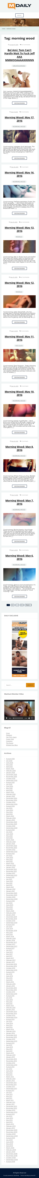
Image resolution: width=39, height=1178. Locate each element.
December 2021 (11, 869)
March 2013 (10, 1053)
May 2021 (9, 883)
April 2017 (9, 956)
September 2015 (11, 994)
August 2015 (10, 996)
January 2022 (10, 867)
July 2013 (9, 1045)
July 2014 (9, 1021)
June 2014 (9, 1023)
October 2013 (10, 1039)
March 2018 (10, 936)
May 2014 (9, 1025)
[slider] (18, 718)
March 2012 (10, 1077)
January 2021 (10, 891)
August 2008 (10, 1161)
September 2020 (12, 899)
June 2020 (9, 905)
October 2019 (10, 921)
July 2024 (9, 808)
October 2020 (10, 897)
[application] (19, 710)
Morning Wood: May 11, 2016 (19, 338)
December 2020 (11, 893)
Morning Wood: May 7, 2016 (19, 502)
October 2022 (10, 849)
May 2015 (9, 1002)
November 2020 (11, 895)
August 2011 (10, 1090)
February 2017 (11, 960)
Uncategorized (19, 66)
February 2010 (11, 1126)
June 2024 (9, 810)
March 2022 (10, 863)
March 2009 (10, 1148)
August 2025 (10, 782)
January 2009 (10, 1152)
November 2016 (11, 966)
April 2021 (9, 885)
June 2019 (9, 928)
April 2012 (9, 1075)
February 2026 (11, 770)
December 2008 (11, 1154)
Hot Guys (19, 345)
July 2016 (9, 974)
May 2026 (9, 765)
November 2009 (11, 1132)
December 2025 (11, 774)
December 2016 (11, 964)
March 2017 (10, 958)
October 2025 (10, 778)
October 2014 (10, 1015)
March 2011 (10, 1100)
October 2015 (10, 992)
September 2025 (11, 780)
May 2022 (9, 859)
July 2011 (9, 1092)
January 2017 (10, 962)
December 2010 (11, 1106)
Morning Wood (19, 126)
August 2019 (10, 925)
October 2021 (10, 873)
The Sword (9, 743)
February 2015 (10, 1007)
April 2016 (9, 980)
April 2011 (9, 1098)
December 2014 (11, 1011)
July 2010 (9, 1116)
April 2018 (9, 934)
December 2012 (11, 1059)
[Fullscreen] (32, 718)
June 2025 (9, 786)
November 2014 (11, 1013)
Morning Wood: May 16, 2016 (19, 174)
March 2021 (10, 887)
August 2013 (10, 1043)
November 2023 (11, 824)
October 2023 (10, 826)
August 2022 (10, 853)
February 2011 (10, 1102)
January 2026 (10, 772)
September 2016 (11, 970)
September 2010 (11, 1112)
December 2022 (11, 846)
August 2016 (10, 972)
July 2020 (9, 903)
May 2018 (9, 932)
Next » (28, 605)
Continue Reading (20, 103)
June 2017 (9, 952)
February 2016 (10, 984)
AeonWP (33, 1175)
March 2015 (10, 1005)
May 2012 (9, 1073)
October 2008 (11, 1158)
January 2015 (10, 1009)
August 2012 (10, 1067)
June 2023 (9, 834)
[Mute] (29, 718)
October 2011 (10, 1086)
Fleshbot (9, 735)
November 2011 (11, 1084)
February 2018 (11, 938)
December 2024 (11, 798)
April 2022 (9, 861)
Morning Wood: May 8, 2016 (19, 448)
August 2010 (10, 1114)
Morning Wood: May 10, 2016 (19, 393)
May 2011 (9, 1096)
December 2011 (11, 1082)
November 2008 (11, 1156)
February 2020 (11, 913)
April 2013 (9, 1051)
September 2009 (12, 1136)
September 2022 (11, 851)
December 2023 (11, 822)
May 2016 (9, 978)
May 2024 (9, 812)
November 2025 (11, 776)
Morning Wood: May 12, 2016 (19, 284)
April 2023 (9, 838)
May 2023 (9, 836)
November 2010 (11, 1108)
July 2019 (9, 926)
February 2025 (11, 794)
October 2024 (10, 802)
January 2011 (10, 1104)
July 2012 (9, 1069)
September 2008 (12, 1160)
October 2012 (10, 1063)
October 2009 (11, 1134)
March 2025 (10, 792)
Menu (19, 15)
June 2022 (9, 857)
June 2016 (9, 976)
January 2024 (10, 820)
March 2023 (10, 840)
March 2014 (10, 1029)
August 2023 (10, 830)
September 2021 (11, 875)
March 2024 (10, 816)
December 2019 (11, 917)
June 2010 (9, 1118)
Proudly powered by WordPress (11, 1175)
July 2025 (9, 784)
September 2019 (11, 923)
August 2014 (10, 1019)
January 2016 (10, 986)
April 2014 (9, 1027)
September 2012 (11, 1065)
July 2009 (9, 1140)
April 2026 (9, 767)
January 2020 (10, 915)
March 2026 (10, 769)
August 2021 (10, 877)
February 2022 (11, 865)
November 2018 (11, 930)
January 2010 (10, 1128)
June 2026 (9, 763)
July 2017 (9, 950)
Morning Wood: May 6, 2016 (19, 557)
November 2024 (11, 800)
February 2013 (10, 1055)
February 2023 (11, 842)
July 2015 (9, 998)
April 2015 (9, 1004)
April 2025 (9, 790)
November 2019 (11, 919)
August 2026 (10, 759)
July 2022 (9, 855)
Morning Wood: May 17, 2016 (19, 119)
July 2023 (9, 832)
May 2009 (9, 1144)
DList (8, 733)
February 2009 (11, 1150)
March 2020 (10, 911)
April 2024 (9, 814)
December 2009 (11, 1130)
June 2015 (9, 1000)
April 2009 (9, 1146)
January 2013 (10, 1057)
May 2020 (9, 907)
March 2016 (10, 982)
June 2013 (9, 1047)
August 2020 (10, 901)
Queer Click (10, 739)
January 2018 (10, 940)
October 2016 (10, 968)
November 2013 (11, 1037)
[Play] (7, 718)
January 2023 (10, 844)
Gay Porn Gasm (11, 737)
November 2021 (11, 871)
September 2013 (11, 1041)
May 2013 (9, 1049)
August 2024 (10, 806)
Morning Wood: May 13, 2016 (19, 229)
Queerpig (9, 741)
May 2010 (9, 1120)
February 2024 (11, 818)
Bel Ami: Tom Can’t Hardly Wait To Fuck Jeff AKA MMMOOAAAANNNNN (19, 55)
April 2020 (9, 909)
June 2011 (9, 1094)
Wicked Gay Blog (12, 745)
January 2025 (10, 796)
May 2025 (9, 788)
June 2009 (9, 1142)
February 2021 (10, 889)
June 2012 (9, 1071)
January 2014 (10, 1033)
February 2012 (10, 1079)
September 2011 (11, 1088)
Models (19, 237)
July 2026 (9, 761)
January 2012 (10, 1081)
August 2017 (10, 948)
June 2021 (9, 881)
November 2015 (11, 990)
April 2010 (9, 1122)
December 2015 (11, 988)
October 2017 (10, 944)
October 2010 (10, 1110)
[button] (19, 710)
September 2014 (11, 1017)
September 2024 (11, 804)
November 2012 (11, 1061)
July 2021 (9, 879)
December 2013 (11, 1035)
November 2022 (11, 847)
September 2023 (11, 828)
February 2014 (11, 1031)
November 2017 (11, 942)
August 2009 (10, 1138)
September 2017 (11, 946)
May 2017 (9, 954)
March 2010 (10, 1124)
